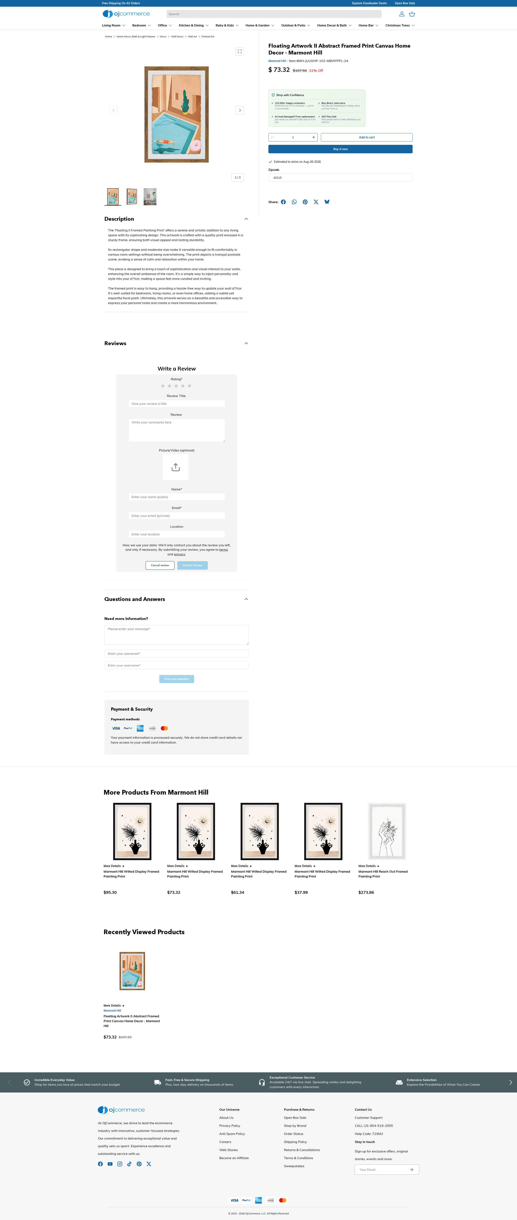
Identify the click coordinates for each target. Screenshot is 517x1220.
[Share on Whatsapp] (294, 202)
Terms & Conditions (298, 1158)
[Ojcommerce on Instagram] (120, 1162)
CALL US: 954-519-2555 (374, 1126)
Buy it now (340, 149)
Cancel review (160, 565)
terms (223, 549)
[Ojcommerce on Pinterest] (139, 1162)
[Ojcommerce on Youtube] (110, 1162)
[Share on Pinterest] (305, 202)
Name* (176, 489)
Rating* (176, 379)
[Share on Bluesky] (327, 202)
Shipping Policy (295, 1142)
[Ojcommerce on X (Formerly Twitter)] (148, 1162)
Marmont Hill (277, 61)
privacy (179, 554)
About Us (226, 1118)
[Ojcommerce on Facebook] (101, 1162)
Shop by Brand (295, 1126)
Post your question (177, 679)
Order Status (293, 1134)
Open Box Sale (295, 1118)
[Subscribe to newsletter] (411, 1169)
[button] (162, 385)
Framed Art (208, 36)
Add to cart (367, 137)
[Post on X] (316, 202)
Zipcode (273, 170)
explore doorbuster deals (369, 3)
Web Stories (228, 1150)
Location (176, 526)
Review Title (176, 396)
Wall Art (192, 36)
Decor (163, 36)
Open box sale (405, 3)
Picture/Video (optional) (176, 450)
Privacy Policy (229, 1126)
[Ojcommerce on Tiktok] (130, 1162)
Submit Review (192, 565)
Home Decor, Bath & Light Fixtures (136, 36)
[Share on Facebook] (283, 202)
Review (176, 415)
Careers (225, 1142)
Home (108, 36)
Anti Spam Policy (232, 1134)
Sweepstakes (294, 1166)
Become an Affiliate (234, 1158)
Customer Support (368, 1118)
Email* (177, 508)
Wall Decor (177, 36)
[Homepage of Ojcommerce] (126, 14)
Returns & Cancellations (302, 1150)
